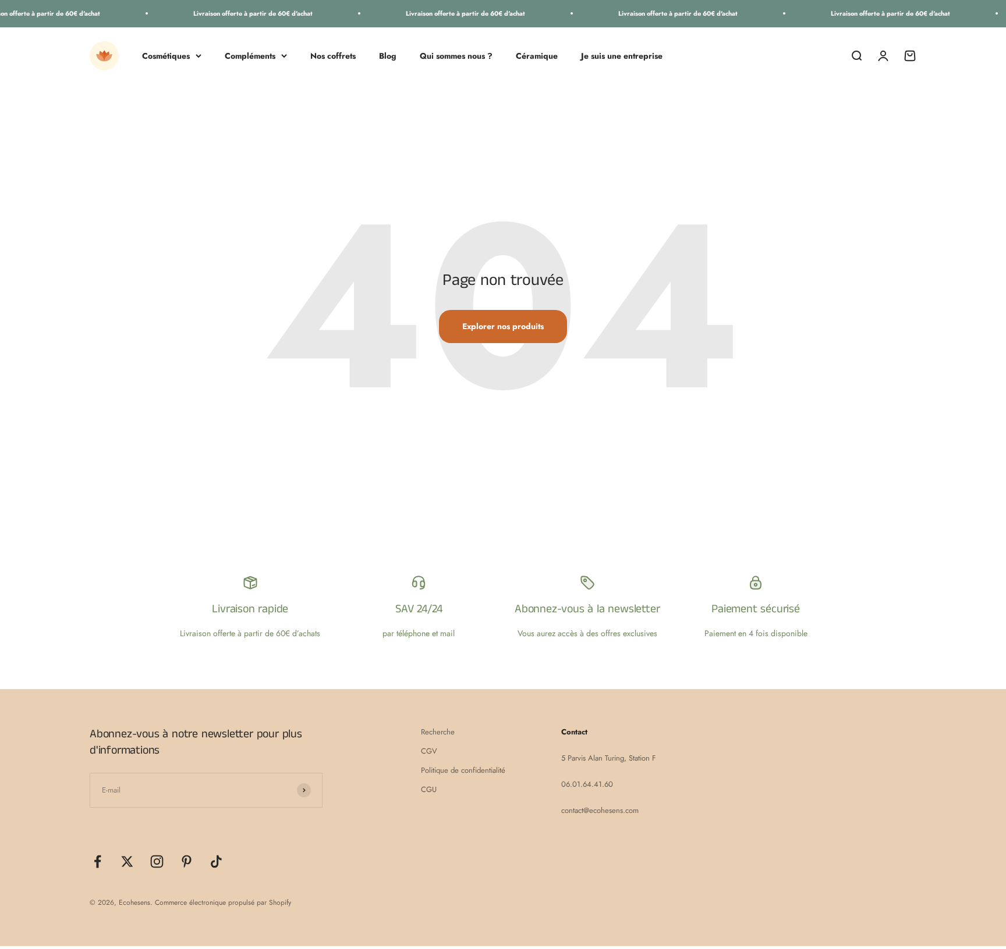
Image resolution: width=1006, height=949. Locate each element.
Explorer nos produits (503, 326)
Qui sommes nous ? (456, 55)
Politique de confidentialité (463, 770)
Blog (387, 55)
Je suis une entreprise (622, 55)
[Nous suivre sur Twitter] (127, 861)
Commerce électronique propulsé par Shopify (223, 902)
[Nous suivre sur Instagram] (157, 861)
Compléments (250, 55)
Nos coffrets (333, 55)
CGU (429, 789)
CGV (429, 751)
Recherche (438, 731)
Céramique (537, 55)
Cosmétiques (166, 55)
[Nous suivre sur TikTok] (216, 861)
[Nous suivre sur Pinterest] (186, 861)
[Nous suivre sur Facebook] (97, 861)
